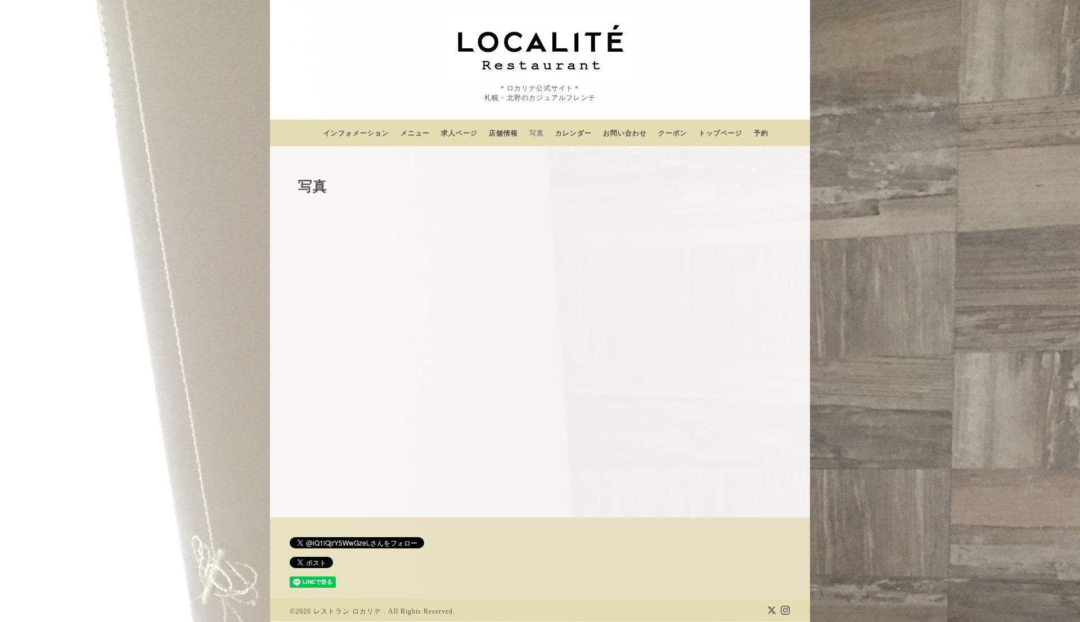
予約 (761, 133)
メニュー (415, 133)
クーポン (672, 133)
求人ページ (459, 133)
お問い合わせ (625, 133)
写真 (536, 133)
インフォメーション (356, 133)
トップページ (720, 133)
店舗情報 (503, 133)
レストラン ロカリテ (348, 611)
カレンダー (573, 133)
